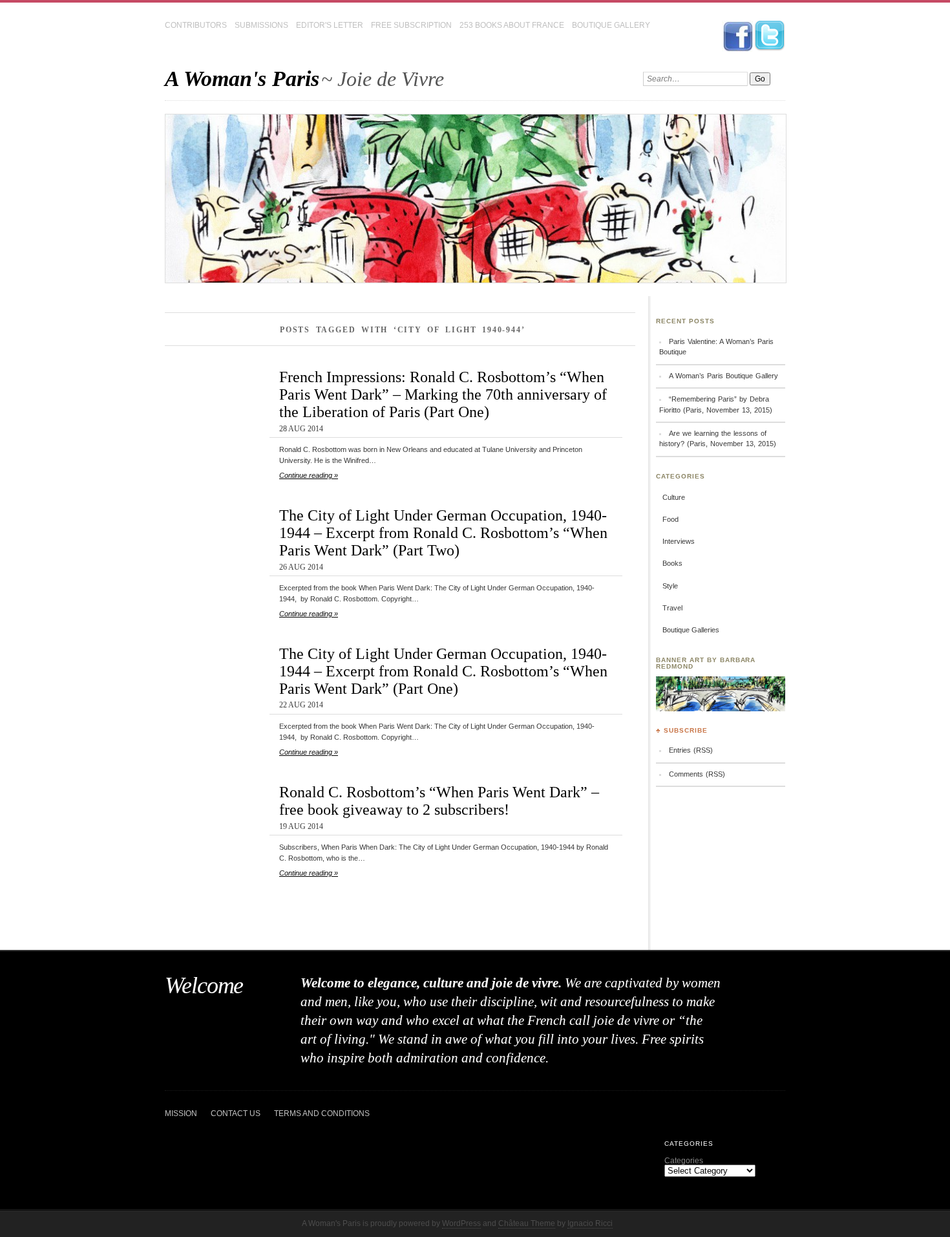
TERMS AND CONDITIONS (322, 1113)
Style (670, 586)
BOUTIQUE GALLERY (611, 25)
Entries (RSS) (691, 750)
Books (672, 563)
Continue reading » (308, 475)
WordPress (461, 1223)
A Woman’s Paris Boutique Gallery (723, 376)
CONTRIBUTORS (196, 25)
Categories (683, 1160)
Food (670, 519)
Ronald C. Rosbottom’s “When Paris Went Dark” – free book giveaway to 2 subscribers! (439, 800)
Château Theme (526, 1223)
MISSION (181, 1113)
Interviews (678, 541)
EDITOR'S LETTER (329, 25)
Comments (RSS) (697, 774)
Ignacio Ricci (590, 1223)
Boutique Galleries (690, 630)
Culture (673, 497)
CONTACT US (235, 1113)
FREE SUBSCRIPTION (411, 25)
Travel (672, 608)
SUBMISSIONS (261, 25)
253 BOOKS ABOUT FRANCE (511, 25)
